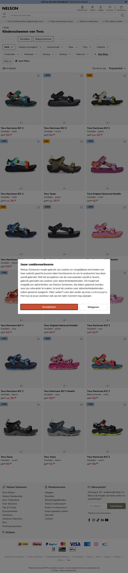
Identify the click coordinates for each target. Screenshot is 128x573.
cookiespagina (99, 292)
